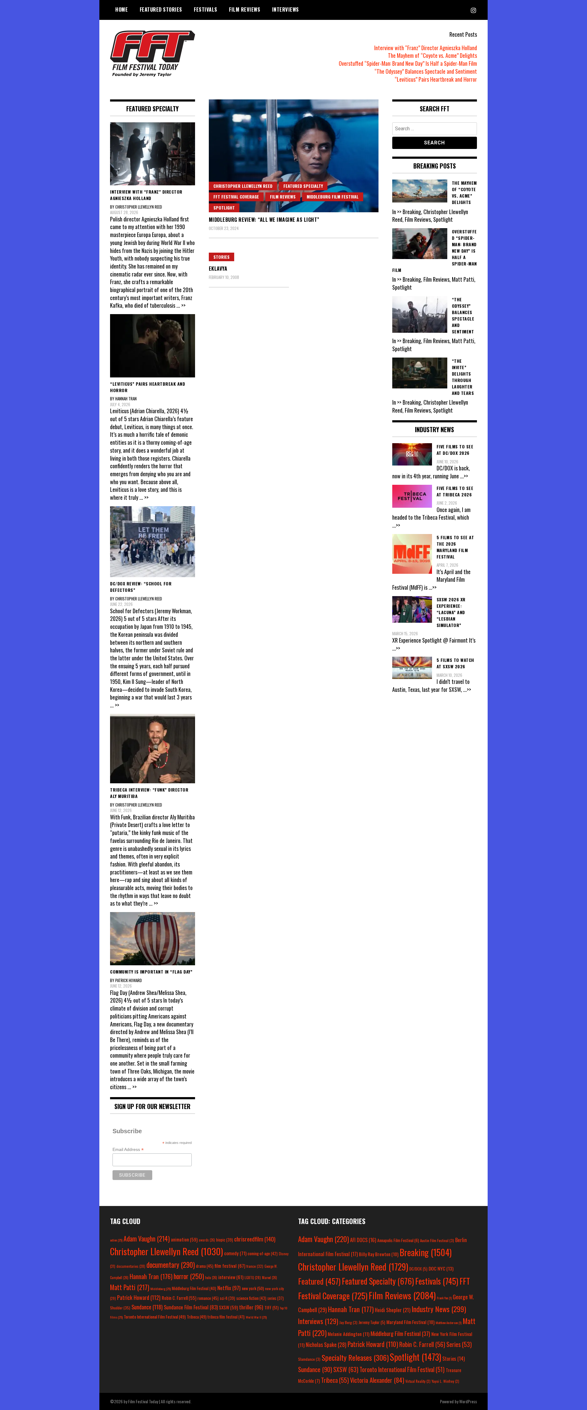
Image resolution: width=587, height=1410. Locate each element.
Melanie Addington (348, 1333)
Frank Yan (444, 1297)
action (116, 1239)
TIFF (271, 1307)
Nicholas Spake (326, 1345)
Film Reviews (244, 9)
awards (207, 1239)
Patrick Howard (139, 1297)
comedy (235, 1253)
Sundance (147, 1307)
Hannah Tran (151, 1276)
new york (253, 1288)
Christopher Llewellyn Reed (242, 186)
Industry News (439, 1308)
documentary (170, 1265)
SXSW (228, 1307)
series (276, 1298)
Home (121, 9)
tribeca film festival (226, 1317)
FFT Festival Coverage (236, 196)
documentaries (130, 1266)
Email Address (128, 1149)
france (254, 1266)
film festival (230, 1265)
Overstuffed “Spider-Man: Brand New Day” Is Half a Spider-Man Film (408, 63)
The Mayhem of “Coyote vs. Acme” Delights (432, 55)
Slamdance (309, 1359)
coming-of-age (263, 1253)
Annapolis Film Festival (398, 1240)
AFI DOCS (363, 1240)
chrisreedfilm (254, 1238)
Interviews (285, 9)
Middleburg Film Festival (333, 196)
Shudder (120, 1308)
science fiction (251, 1298)
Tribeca (196, 1316)
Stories (221, 257)
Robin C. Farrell (179, 1298)
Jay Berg (348, 1322)
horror (189, 1276)
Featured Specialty (303, 186)
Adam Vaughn (147, 1238)
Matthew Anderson (448, 1322)
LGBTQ (253, 1277)
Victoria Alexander (377, 1380)
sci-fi (227, 1298)
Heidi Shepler (392, 1310)
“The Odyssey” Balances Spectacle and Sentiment (426, 71)
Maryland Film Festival (410, 1322)
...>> (464, 476)
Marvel (269, 1277)
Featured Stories (161, 9)
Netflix (229, 1288)
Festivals (205, 9)
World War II (256, 1317)
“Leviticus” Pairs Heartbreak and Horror (436, 79)
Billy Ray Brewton (378, 1254)
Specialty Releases (355, 1357)
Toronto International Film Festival (155, 1316)
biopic (224, 1240)
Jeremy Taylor (372, 1322)
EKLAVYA (218, 268)
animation (184, 1239)
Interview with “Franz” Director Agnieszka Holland (425, 48)
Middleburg (160, 1288)
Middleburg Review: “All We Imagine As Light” (264, 219)
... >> (181, 305)
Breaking (426, 1252)
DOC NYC (441, 1268)
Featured (319, 1281)
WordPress (468, 1401)
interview (230, 1277)
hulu (211, 1277)
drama (204, 1266)
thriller (251, 1307)
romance (208, 1298)
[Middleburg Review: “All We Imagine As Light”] (293, 155)
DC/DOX (418, 1269)
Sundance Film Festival (191, 1307)
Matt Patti (129, 1287)
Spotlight (224, 207)
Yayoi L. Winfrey (445, 1381)
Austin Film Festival (437, 1240)
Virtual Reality (417, 1381)
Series (459, 1344)
